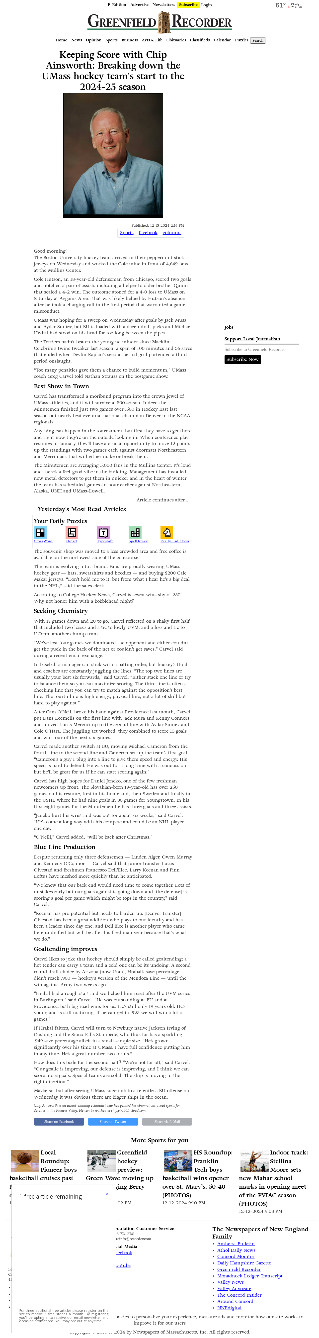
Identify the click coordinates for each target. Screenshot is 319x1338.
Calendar (222, 40)
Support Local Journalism (252, 339)
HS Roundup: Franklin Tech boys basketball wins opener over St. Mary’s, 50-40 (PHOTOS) (197, 1174)
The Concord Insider (239, 1295)
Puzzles (241, 40)
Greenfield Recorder (239, 1269)
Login (206, 5)
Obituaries (176, 40)
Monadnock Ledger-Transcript (250, 1276)
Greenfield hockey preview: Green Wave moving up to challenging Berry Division (120, 1174)
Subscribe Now (243, 359)
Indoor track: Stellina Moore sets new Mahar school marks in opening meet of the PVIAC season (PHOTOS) (273, 1178)
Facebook (122, 1252)
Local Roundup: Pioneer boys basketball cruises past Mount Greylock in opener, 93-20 (43, 1174)
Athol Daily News (236, 1250)
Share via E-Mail (167, 1122)
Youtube (122, 1265)
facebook (148, 232)
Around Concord (235, 1301)
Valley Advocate (234, 1288)
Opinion (94, 40)
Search (257, 40)
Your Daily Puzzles (60, 521)
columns (172, 232)
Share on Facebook (59, 1122)
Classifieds (200, 40)
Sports (112, 40)
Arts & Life (152, 40)
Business (130, 40)
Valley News (230, 1282)
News (76, 40)
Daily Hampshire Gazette (244, 1263)
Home (61, 40)
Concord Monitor (235, 1256)
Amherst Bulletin (236, 1244)
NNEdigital (229, 1308)
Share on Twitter (113, 1122)
